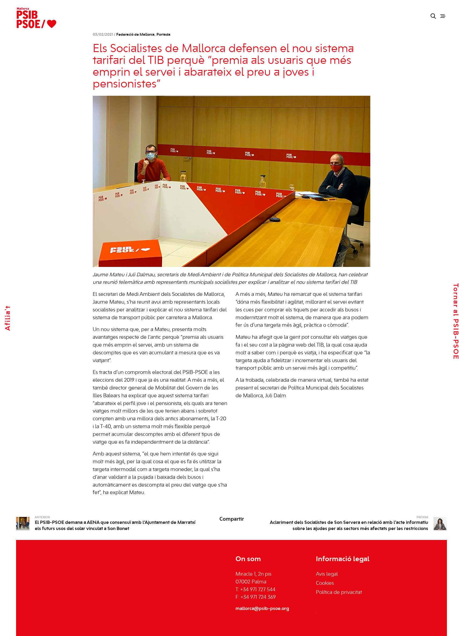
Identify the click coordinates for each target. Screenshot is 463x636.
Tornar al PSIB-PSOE (455, 321)
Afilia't (8, 318)
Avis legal (327, 574)
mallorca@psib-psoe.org (262, 608)
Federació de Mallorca (135, 34)
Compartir (231, 519)
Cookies (325, 583)
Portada (163, 34)
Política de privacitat (339, 592)
